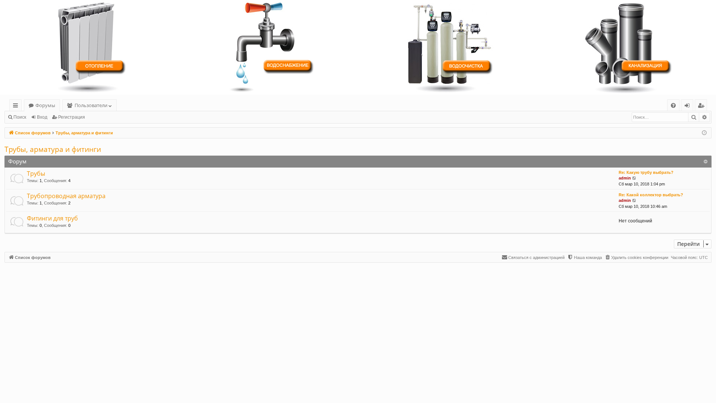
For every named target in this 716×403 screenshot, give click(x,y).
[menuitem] (673, 105)
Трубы (36, 173)
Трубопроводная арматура (66, 196)
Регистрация (71, 117)
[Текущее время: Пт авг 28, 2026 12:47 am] (704, 133)
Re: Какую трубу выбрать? (646, 172)
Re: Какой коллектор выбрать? (651, 195)
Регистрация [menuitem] (702, 106)
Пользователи (91, 105)
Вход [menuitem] (688, 106)
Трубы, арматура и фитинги (52, 149)
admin (625, 178)
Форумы (45, 105)
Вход (42, 117)
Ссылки (17, 106)
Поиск (19, 117)
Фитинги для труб (52, 218)
